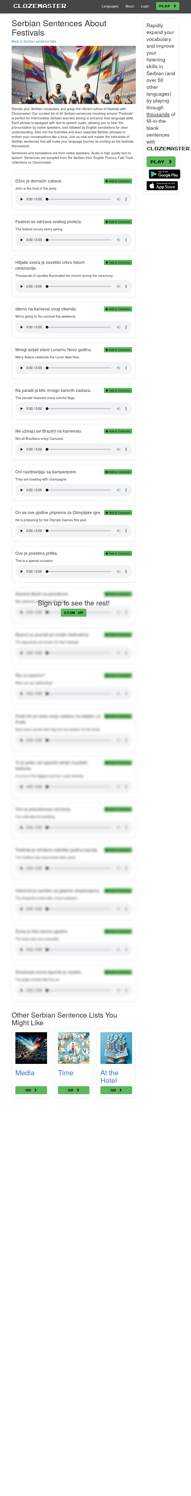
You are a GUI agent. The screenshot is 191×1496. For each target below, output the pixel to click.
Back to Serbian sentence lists (34, 41)
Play (166, 6)
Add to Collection (119, 181)
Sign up (73, 613)
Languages (110, 6)
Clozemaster (39, 5)
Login (145, 6)
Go (29, 1090)
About (129, 6)
